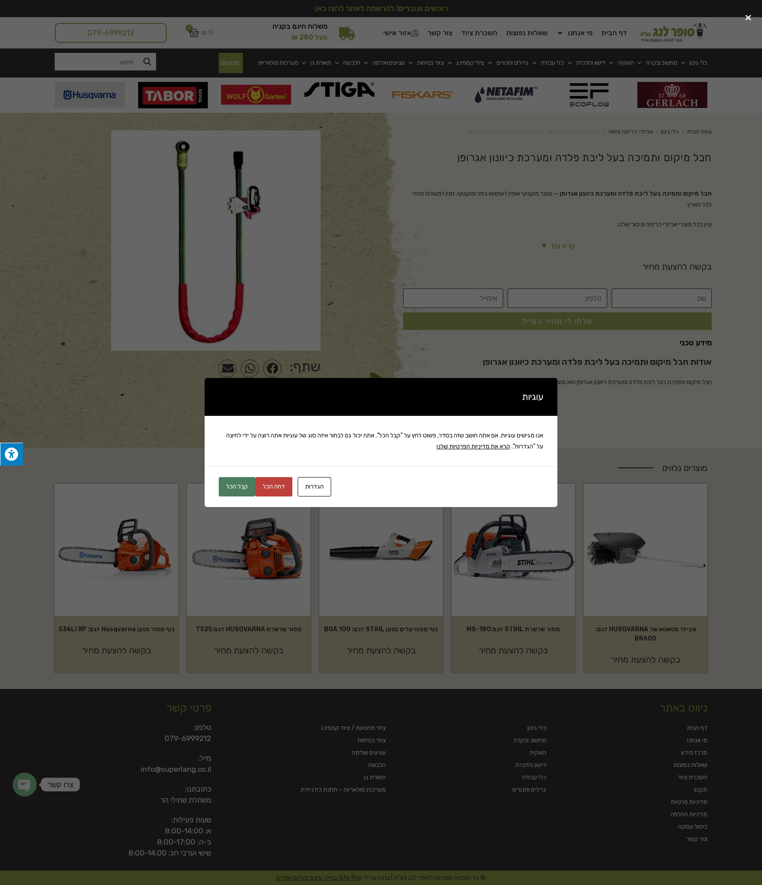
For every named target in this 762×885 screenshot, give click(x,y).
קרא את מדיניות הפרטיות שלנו (473, 446)
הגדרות (314, 486)
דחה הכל (274, 486)
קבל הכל (237, 486)
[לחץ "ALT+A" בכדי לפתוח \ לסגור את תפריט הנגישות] (11, 454)
